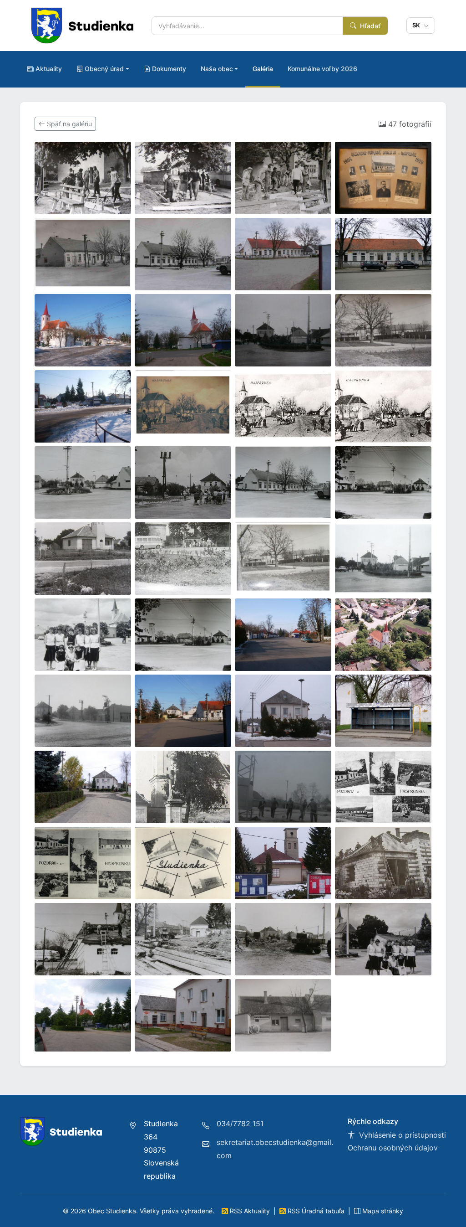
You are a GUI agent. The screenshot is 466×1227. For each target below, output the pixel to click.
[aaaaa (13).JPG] (83, 406)
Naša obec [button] (217, 68)
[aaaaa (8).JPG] (383, 254)
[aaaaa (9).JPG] (83, 330)
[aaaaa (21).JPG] (83, 558)
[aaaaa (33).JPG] (83, 787)
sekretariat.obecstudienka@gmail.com (275, 1149)
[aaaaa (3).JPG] (283, 178)
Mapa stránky (381, 1211)
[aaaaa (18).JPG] (183, 482)
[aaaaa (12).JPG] (383, 330)
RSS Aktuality (250, 1211)
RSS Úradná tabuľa (316, 1211)
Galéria (263, 68)
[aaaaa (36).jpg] (383, 787)
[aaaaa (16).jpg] (383, 406)
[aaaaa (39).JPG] (283, 863)
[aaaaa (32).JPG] (383, 711)
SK (417, 25)
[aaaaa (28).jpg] (383, 634)
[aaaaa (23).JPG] (283, 558)
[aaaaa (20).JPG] (383, 482)
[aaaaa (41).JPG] (83, 939)
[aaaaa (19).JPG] (283, 482)
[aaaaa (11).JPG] (283, 330)
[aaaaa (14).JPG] (183, 406)
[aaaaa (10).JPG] (183, 330)
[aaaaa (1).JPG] (83, 178)
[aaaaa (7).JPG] (283, 254)
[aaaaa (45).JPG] (83, 1015)
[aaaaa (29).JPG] (83, 711)
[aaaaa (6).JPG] (183, 254)
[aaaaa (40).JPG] (383, 863)
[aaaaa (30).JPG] (183, 711)
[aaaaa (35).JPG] (283, 787)
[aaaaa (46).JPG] (183, 1015)
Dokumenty (169, 68)
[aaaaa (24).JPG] (383, 558)
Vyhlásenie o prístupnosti (401, 1134)
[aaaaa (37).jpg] (83, 863)
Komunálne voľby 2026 (322, 68)
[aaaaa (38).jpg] (183, 863)
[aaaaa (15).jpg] (283, 406)
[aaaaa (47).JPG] (283, 1015)
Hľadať (369, 26)
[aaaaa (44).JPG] (383, 939)
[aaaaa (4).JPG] (383, 178)
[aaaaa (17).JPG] (83, 482)
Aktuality (48, 68)
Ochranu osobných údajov (393, 1147)
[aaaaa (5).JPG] (83, 254)
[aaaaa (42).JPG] (183, 939)
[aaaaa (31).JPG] (283, 711)
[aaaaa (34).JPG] (183, 787)
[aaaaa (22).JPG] (183, 558)
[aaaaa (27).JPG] (283, 634)
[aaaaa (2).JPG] (183, 178)
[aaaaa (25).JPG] (83, 634)
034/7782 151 (240, 1123)
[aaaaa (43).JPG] (283, 939)
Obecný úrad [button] (104, 68)
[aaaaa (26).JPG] (183, 634)
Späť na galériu (68, 124)
